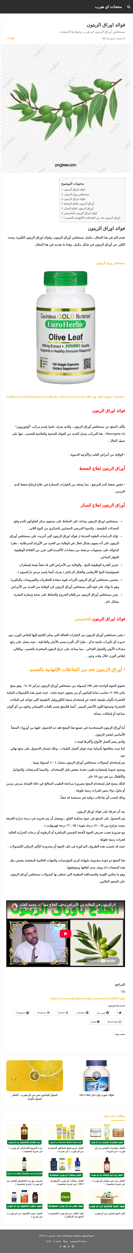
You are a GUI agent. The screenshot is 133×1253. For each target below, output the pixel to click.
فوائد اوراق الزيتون (74, 189)
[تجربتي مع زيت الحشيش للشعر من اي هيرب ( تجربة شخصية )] (24, 1167)
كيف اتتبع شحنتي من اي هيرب (110, 1213)
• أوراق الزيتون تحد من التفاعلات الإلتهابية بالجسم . (92, 217)
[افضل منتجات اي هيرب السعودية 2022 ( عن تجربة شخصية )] (66, 1167)
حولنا (65, 1241)
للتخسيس (82, 619)
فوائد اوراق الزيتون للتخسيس (80, 213)
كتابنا (48, 1241)
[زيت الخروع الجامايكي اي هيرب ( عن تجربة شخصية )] (24, 1134)
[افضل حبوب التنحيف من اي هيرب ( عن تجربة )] (24, 1200)
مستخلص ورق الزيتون (76, 194)
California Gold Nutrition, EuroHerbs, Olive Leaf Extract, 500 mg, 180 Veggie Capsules (66, 397)
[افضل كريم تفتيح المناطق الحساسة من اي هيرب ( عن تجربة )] (66, 1134)
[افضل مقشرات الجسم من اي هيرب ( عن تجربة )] (107, 1134)
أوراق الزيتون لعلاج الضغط (79, 203)
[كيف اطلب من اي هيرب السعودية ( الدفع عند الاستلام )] (66, 1200)
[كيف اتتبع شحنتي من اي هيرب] (107, 1200)
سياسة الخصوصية (78, 1241)
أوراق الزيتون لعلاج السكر (78, 208)
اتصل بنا (57, 1241)
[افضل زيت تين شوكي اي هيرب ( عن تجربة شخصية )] (107, 1167)
